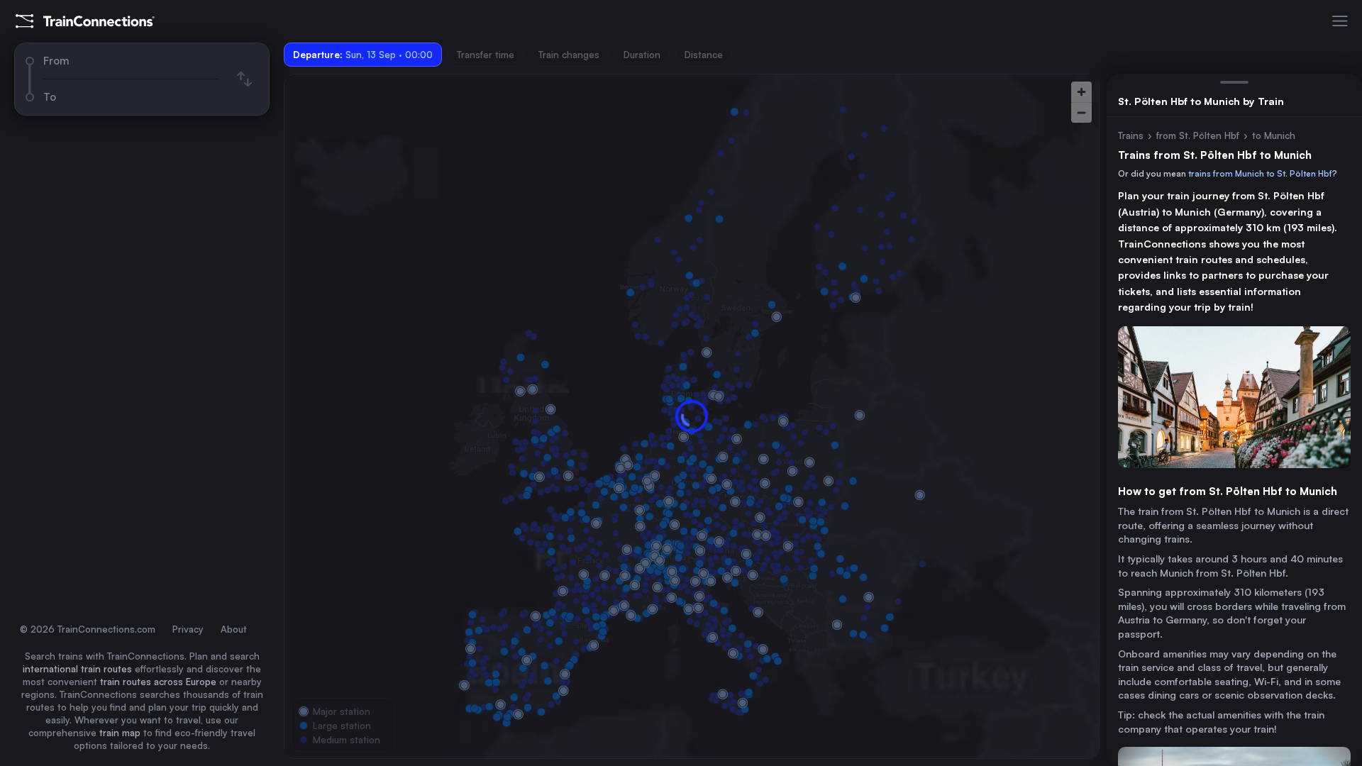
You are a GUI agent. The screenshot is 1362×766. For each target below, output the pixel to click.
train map (119, 732)
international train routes (77, 669)
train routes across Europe (158, 681)
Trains (1131, 135)
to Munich (1273, 135)
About (234, 629)
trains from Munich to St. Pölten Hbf (1260, 173)
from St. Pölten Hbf (1197, 135)
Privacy (188, 629)
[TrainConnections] (85, 21)
